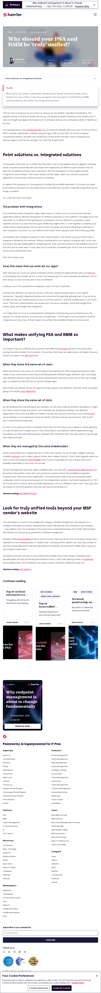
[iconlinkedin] (14, 952)
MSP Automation (58, 833)
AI (3, 830)
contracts (15, 456)
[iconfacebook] (20, 952)
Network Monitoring (59, 792)
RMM (4, 819)
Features (6, 763)
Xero (5, 901)
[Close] (97, 976)
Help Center (8, 864)
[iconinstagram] (9, 952)
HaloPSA (55, 871)
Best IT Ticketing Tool (60, 841)
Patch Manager (58, 826)
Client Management (60, 785)
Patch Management (60, 759)
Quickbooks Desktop (11, 912)
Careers (6, 781)
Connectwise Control (11, 898)
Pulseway (55, 878)
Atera (54, 856)
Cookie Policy (78, 983)
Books (5, 860)
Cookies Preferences (38, 988)
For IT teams (8, 833)
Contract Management (61, 788)
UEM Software (57, 819)
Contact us (7, 785)
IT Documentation (10, 826)
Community (8, 845)
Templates (7, 871)
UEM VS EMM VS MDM (59, 830)
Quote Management (60, 777)
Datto (54, 867)
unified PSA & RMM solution (80, 470)
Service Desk (57, 774)
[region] (50, 982)
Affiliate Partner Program (13, 788)
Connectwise (57, 875)
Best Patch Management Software (66, 822)
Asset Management (60, 755)
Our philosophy (9, 759)
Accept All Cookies (61, 988)
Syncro (54, 860)
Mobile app (56, 796)
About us (6, 755)
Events (5, 803)
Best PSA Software (59, 837)
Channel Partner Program (13, 796)
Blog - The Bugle (9, 849)
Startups (6, 878)
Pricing (5, 766)
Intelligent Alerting (59, 770)
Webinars (7, 875)
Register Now (82, 6)
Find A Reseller (8, 799)
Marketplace (8, 770)
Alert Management (59, 763)
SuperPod (7, 853)
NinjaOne (55, 864)
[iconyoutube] (25, 952)
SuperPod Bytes (9, 856)
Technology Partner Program (14, 792)
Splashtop (7, 890)
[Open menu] (95, 14)
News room (7, 777)
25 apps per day (34, 130)
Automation (57, 781)
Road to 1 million (9, 867)
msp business (20, 32)
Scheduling (56, 803)
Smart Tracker (57, 799)
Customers (7, 774)
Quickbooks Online (10, 909)
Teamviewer (8, 894)
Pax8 (5, 916)
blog (10, 32)
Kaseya (54, 882)
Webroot (6, 905)
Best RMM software (28, 493)
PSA (4, 815)
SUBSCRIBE (50, 940)
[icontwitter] (4, 952)
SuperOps (88, 559)
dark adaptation (28, 391)
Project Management (11, 822)
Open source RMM (59, 844)
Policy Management (60, 766)
